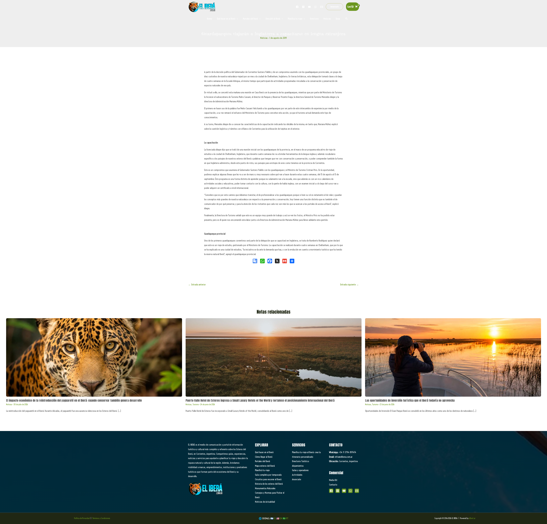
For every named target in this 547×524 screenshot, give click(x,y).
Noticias (327, 18)
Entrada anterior (197, 284)
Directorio (314, 18)
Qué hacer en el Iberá (226, 18)
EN (281, 518)
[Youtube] (309, 7)
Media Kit (333, 480)
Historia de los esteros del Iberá (269, 483)
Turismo (196, 404)
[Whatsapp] (315, 7)
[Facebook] (297, 7)
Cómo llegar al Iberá (263, 456)
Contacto (333, 484)
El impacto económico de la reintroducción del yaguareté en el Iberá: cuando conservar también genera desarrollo (74, 400)
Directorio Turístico (300, 461)
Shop (338, 18)
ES (275, 518)
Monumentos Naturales (265, 488)
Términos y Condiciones (101, 518)
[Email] (357, 491)
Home (209, 18)
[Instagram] (303, 7)
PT (287, 518)
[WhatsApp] (350, 491)
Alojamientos (298, 465)
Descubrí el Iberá (273, 18)
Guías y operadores (300, 470)
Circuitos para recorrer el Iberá (268, 479)
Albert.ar (472, 518)
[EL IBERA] (202, 6)
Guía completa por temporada (268, 474)
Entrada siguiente (349, 284)
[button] (334, 6)
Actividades (297, 474)
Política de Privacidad (82, 518)
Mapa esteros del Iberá (265, 465)
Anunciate (296, 479)
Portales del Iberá (250, 18)
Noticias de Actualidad (265, 501)
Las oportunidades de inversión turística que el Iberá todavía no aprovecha (410, 400)
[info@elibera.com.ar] (321, 7)
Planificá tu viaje (262, 470)
